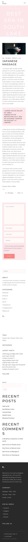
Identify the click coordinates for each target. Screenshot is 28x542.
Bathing (4, 292)
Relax (9, 186)
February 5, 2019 (16, 58)
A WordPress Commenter (10, 439)
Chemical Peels (6, 412)
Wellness (4, 311)
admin (9, 58)
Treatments (5, 305)
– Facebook (5, 508)
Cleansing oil (15, 455)
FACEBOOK (14, 538)
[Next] (16, 193)
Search (4, 382)
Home (10, 6)
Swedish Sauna (6, 415)
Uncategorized (6, 308)
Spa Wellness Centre (8, 409)
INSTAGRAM (5, 538)
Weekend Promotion (8, 418)
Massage (4, 186)
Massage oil (15, 451)
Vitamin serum (16, 444)
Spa (15, 6)
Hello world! (5, 406)
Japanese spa (6, 338)
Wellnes (14, 186)
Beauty (4, 296)
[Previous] (14, 193)
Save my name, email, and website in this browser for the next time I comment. (14, 248)
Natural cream (16, 448)
